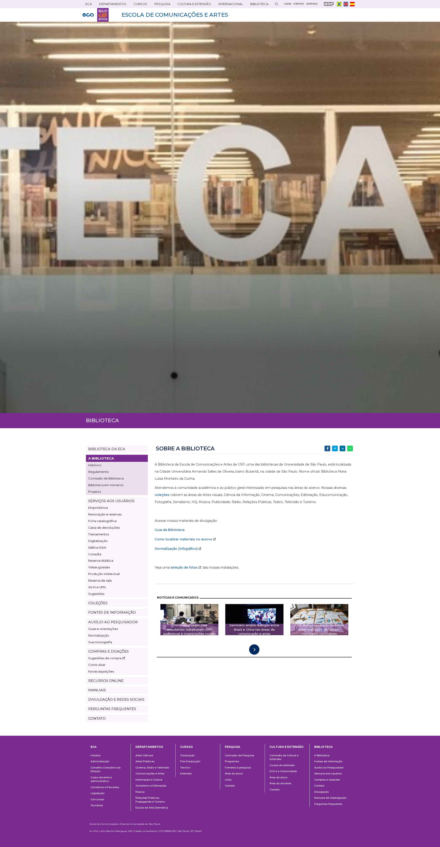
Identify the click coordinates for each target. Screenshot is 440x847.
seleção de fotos (184, 567)
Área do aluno (234, 773)
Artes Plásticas (144, 761)
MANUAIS (97, 690)
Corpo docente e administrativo (101, 779)
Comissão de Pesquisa (239, 755)
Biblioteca (257, 5)
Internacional (229, 5)
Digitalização (98, 541)
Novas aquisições (101, 671)
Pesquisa (160, 5)
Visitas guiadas (99, 567)
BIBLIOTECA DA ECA (106, 449)
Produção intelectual (104, 574)
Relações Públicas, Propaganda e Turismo (150, 799)
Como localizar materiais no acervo (183, 539)
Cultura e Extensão (192, 5)
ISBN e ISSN (97, 547)
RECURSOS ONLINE (106, 680)
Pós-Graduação (190, 761)
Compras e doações (327, 779)
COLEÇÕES (97, 603)
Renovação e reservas (104, 514)
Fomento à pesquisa (238, 767)
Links (228, 779)
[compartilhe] (327, 448)
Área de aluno (278, 777)
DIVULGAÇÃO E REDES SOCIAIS (116, 699)
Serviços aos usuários (328, 773)
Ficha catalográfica (102, 521)
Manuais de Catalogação (330, 797)
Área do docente (280, 783)
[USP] (329, 4)
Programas (232, 761)
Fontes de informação (328, 761)
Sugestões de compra (104, 658)
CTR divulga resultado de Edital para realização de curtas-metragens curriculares (319, 629)
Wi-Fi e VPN (97, 587)
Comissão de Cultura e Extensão (284, 757)
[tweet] (335, 448)
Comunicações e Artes (149, 773)
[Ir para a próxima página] (254, 649)
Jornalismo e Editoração (150, 785)
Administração (100, 761)
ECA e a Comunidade (283, 771)
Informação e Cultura (148, 779)
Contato (230, 785)
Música (140, 791)
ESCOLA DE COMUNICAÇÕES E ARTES (174, 14)
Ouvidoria (97, 805)
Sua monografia (100, 642)
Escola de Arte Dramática (151, 807)
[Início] (95, 15)
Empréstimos (98, 507)
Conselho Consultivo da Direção (106, 769)
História (95, 755)
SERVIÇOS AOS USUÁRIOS (111, 501)
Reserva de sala (100, 580)
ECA (87, 5)
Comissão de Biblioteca (106, 478)
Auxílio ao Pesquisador (329, 767)
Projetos (94, 491)
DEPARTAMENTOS (111, 5)
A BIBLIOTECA (101, 458)
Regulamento (98, 472)
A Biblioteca (322, 755)
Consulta (94, 554)
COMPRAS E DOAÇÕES (108, 651)
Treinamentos (98, 534)
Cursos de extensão (282, 765)
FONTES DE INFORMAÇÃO (112, 612)
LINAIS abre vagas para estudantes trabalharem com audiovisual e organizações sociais (189, 629)
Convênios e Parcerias (105, 787)
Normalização (98, 635)
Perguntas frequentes (328, 804)
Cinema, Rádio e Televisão (152, 767)
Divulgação (321, 791)
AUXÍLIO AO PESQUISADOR (113, 622)
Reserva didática (100, 560)
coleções (162, 495)
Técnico (185, 767)
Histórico (95, 465)
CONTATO (97, 718)
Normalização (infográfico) (176, 549)
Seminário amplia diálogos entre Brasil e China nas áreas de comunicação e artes (254, 629)
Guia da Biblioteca (169, 530)
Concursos (97, 799)
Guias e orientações (103, 629)
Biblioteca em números (105, 485)
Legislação (97, 793)
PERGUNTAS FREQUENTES (112, 709)
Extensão (186, 773)
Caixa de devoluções (104, 527)
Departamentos (149, 747)
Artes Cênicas (144, 755)
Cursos (139, 5)
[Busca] (276, 4)
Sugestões (96, 594)
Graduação (187, 755)
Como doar (96, 665)
